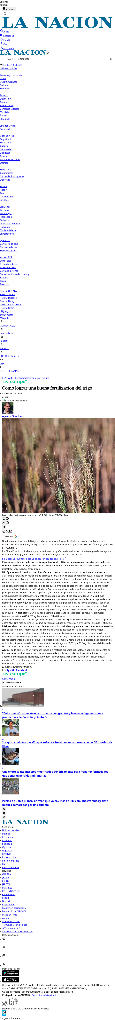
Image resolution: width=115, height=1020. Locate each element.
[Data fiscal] (4, 1014)
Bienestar (5, 152)
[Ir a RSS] (4, 965)
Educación (5, 142)
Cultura (4, 146)
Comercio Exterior (9, 108)
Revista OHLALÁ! (8, 291)
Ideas (3, 280)
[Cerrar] (47, 53)
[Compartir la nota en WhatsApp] (7, 523)
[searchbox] (56, 59)
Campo (4, 102)
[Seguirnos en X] (4, 947)
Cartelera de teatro (10, 247)
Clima (3, 78)
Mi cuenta (8, 48)
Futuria (4, 95)
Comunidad (6, 149)
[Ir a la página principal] (57, 27)
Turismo (4, 210)
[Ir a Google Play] (10, 975)
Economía (21, 378)
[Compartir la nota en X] (7, 531)
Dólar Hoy (5, 98)
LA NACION (8, 378)
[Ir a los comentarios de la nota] (7, 519)
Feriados (4, 220)
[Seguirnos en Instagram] (4, 956)
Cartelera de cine (9, 243)
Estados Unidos (8, 125)
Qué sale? (5, 240)
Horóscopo (6, 216)
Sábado (4, 277)
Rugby (3, 189)
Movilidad (5, 112)
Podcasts (5, 226)
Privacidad (50, 995)
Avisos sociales (8, 267)
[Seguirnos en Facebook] (4, 939)
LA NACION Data (8, 81)
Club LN (7, 44)
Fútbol (3, 186)
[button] (57, 211)
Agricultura (42, 378)
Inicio (6, 31)
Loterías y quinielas (10, 223)
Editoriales (5, 169)
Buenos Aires (7, 135)
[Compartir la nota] (4, 523)
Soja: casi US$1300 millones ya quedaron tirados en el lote (33, 558)
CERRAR (4, 2)
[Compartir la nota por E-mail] (10, 531)
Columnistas (6, 172)
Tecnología (6, 213)
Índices (4, 115)
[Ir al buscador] (5, 14)
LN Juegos (5, 206)
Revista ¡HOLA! (7, 294)
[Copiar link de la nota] (4, 527)
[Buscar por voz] (111, 59)
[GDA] (10, 1005)
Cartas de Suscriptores (12, 176)
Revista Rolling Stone (11, 304)
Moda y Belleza (8, 230)
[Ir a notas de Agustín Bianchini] (57, 408)
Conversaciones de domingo (15, 274)
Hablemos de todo (10, 159)
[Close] (4, 809)
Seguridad (5, 139)
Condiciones (38, 995)
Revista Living (7, 301)
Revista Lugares (8, 297)
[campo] (14, 383)
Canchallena (6, 196)
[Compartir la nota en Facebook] (4, 531)
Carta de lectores (9, 270)
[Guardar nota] (4, 519)
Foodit (6, 40)
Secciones (8, 35)
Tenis (2, 193)
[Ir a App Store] (10, 981)
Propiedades (6, 105)
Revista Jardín (7, 307)
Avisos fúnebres (8, 264)
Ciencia (4, 156)
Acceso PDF (6, 257)
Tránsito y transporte (11, 75)
